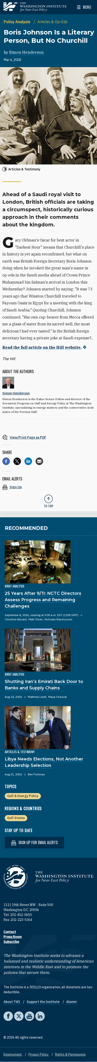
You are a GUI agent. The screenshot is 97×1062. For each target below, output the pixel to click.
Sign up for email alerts (37, 842)
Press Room (13, 937)
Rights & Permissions (70, 1054)
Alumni (71, 1002)
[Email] (39, 461)
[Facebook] (6, 461)
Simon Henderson (26, 52)
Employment (13, 1054)
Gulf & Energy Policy (22, 796)
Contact (10, 932)
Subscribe (11, 942)
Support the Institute (43, 1002)
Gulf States (16, 818)
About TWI (12, 1002)
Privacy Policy (38, 1054)
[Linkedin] (28, 461)
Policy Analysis (17, 21)
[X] (17, 461)
